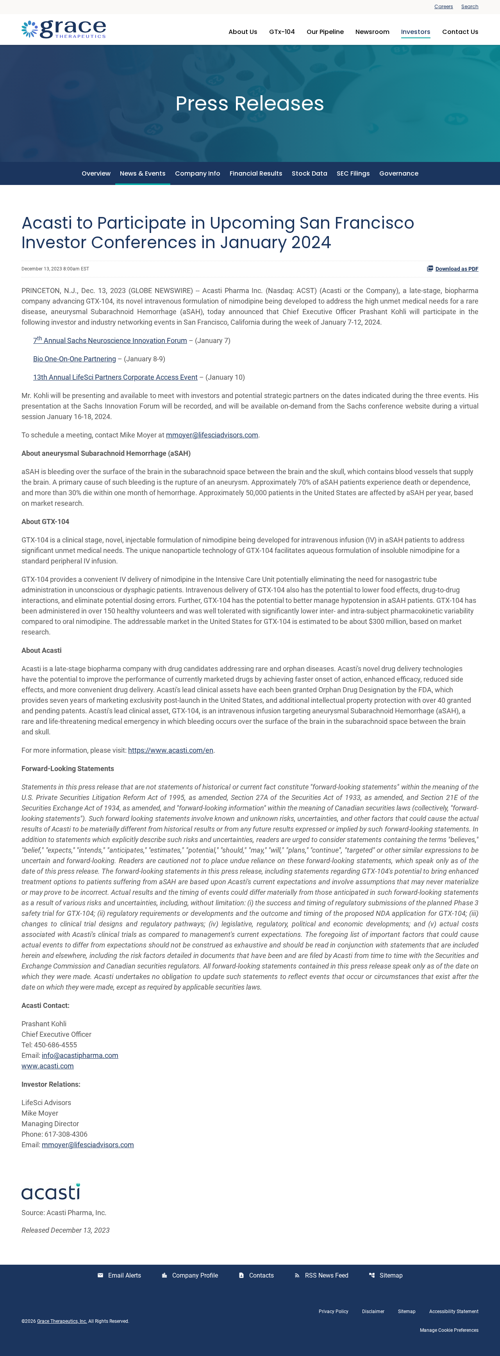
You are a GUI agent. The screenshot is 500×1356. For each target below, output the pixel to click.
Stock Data (309, 173)
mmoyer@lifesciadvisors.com (212, 435)
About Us (243, 31)
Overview (96, 173)
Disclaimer (373, 1311)
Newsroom (372, 31)
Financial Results (256, 173)
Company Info (197, 173)
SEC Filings (353, 173)
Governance (398, 173)
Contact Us (460, 31)
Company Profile (189, 1275)
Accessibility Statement (454, 1311)
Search (470, 6)
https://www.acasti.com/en (170, 750)
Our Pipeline (325, 31)
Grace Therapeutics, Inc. (62, 1321)
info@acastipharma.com (80, 1055)
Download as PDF (457, 269)
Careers (443, 6)
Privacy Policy (333, 1311)
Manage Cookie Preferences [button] (449, 1330)
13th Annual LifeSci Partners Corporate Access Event (115, 377)
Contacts (256, 1275)
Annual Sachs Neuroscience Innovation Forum (114, 340)
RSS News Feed (321, 1275)
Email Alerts (119, 1275)
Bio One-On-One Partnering (74, 359)
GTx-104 (282, 31)
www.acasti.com (47, 1066)
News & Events (143, 173)
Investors (415, 31)
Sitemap (386, 1275)
